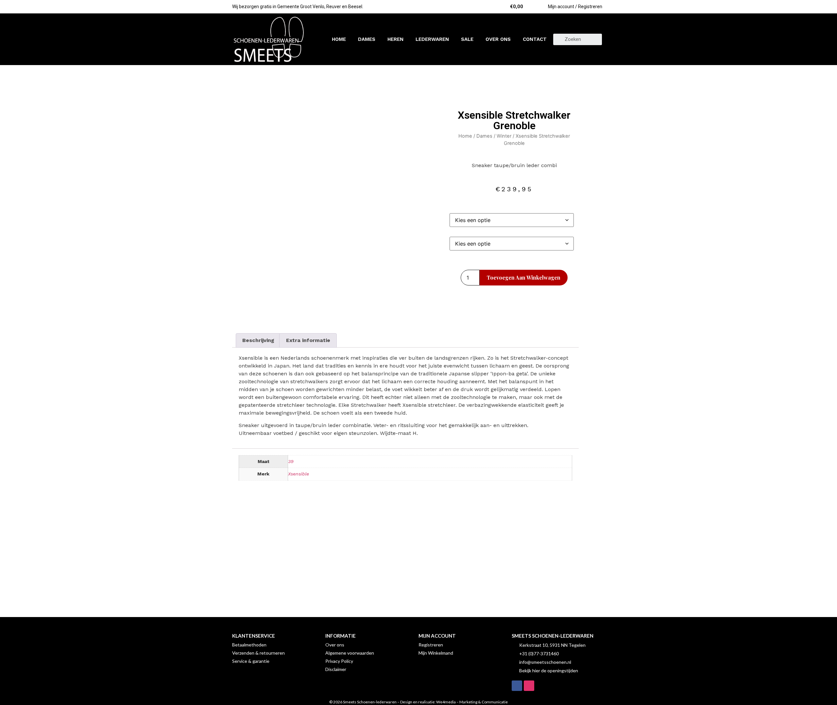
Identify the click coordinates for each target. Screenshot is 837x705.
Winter (504, 136)
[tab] (258, 340)
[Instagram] (529, 685)
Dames (366, 39)
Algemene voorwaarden (349, 653)
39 (291, 461)
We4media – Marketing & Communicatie (472, 701)
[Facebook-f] (517, 685)
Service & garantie (250, 661)
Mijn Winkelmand (435, 653)
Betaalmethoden (249, 644)
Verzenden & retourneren (258, 653)
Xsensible (298, 473)
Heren (395, 39)
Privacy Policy (339, 661)
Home (339, 39)
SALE (467, 39)
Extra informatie (308, 340)
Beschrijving (258, 340)
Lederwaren (432, 39)
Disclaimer (335, 669)
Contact (535, 39)
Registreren (430, 644)
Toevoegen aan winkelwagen (523, 277)
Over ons (498, 39)
